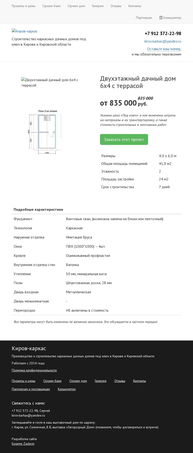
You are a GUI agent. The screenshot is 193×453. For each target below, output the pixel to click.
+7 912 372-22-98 (163, 33)
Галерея (98, 6)
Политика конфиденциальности (34, 370)
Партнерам (144, 18)
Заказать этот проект (124, 139)
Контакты (135, 6)
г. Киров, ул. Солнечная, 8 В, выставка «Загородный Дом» (53, 427)
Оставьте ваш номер (164, 48)
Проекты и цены (23, 6)
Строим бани (51, 6)
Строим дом (76, 6)
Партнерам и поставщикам (31, 389)
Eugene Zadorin (23, 443)
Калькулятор (171, 18)
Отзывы (116, 6)
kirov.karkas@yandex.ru (163, 41)
